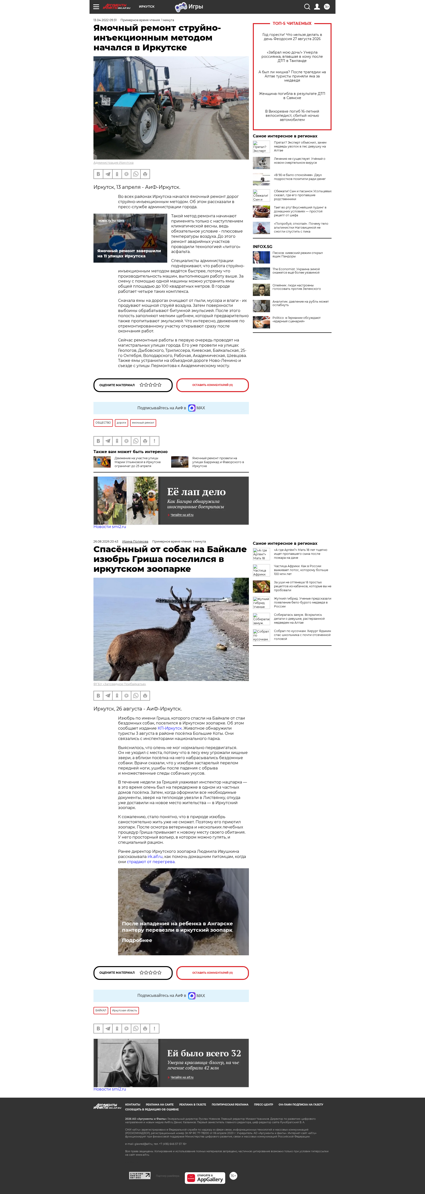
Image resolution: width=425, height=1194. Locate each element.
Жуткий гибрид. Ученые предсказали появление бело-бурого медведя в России (302, 602)
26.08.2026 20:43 (105, 541)
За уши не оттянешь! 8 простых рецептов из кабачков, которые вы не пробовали (302, 586)
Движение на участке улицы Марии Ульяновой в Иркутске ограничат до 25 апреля (138, 462)
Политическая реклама (230, 1104)
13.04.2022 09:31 (105, 20)
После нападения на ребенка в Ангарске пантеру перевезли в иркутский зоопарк (177, 927)
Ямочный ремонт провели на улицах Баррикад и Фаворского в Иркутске (218, 462)
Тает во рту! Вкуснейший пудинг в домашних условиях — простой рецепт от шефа (300, 211)
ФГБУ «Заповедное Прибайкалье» (119, 684)
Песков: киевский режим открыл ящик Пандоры (298, 254)
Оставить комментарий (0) (212, 385)
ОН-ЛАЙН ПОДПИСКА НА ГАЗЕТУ (301, 1104)
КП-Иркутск (170, 728)
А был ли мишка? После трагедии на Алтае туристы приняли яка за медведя (292, 76)
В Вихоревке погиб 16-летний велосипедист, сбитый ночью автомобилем (292, 115)
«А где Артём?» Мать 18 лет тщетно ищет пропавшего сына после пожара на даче (300, 554)
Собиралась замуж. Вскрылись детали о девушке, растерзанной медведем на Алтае (299, 618)
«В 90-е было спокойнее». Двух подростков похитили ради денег (300, 177)
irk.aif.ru (155, 856)
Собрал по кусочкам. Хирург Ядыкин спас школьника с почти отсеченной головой (302, 635)
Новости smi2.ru (109, 526)
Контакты (132, 1104)
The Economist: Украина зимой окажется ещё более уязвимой (296, 270)
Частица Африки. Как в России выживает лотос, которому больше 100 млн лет (301, 570)
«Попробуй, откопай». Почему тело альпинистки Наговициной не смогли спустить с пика (301, 227)
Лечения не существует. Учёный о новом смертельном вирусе (299, 160)
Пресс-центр (263, 1104)
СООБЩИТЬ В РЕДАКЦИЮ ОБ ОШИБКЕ (152, 1109)
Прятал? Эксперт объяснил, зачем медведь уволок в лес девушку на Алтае (300, 146)
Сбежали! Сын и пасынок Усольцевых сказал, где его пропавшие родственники (303, 195)
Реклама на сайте (160, 1104)
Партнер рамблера (167, 1175)
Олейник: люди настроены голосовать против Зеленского (297, 287)
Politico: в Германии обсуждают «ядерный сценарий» (297, 319)
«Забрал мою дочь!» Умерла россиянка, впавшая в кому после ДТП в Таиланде (292, 56)
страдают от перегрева (151, 861)
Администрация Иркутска (113, 162)
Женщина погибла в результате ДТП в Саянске (292, 96)
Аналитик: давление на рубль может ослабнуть (301, 303)
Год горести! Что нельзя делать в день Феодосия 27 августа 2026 (292, 37)
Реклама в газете (192, 1104)
